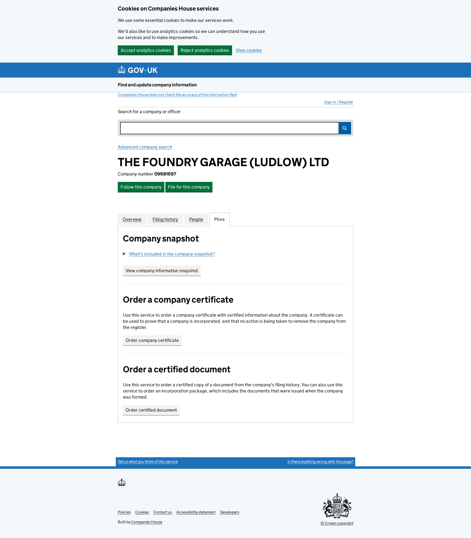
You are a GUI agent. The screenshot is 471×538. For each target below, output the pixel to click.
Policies (124, 512)
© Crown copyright (337, 523)
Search (345, 128)
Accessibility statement (196, 512)
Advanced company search (145, 147)
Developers (229, 512)
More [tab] (219, 219)
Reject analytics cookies (205, 50)
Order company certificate (152, 340)
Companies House (146, 522)
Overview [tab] (132, 219)
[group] (235, 254)
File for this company (189, 187)
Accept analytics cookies (146, 50)
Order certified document (151, 410)
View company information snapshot (163, 270)
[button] (169, 254)
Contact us (162, 512)
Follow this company (141, 187)
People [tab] (196, 219)
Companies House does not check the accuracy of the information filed (177, 94)
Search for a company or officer (149, 111)
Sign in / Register (338, 102)
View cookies (249, 50)
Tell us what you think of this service (148, 461)
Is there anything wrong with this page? (320, 461)
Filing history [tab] (165, 219)
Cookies (142, 512)
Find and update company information (157, 85)
